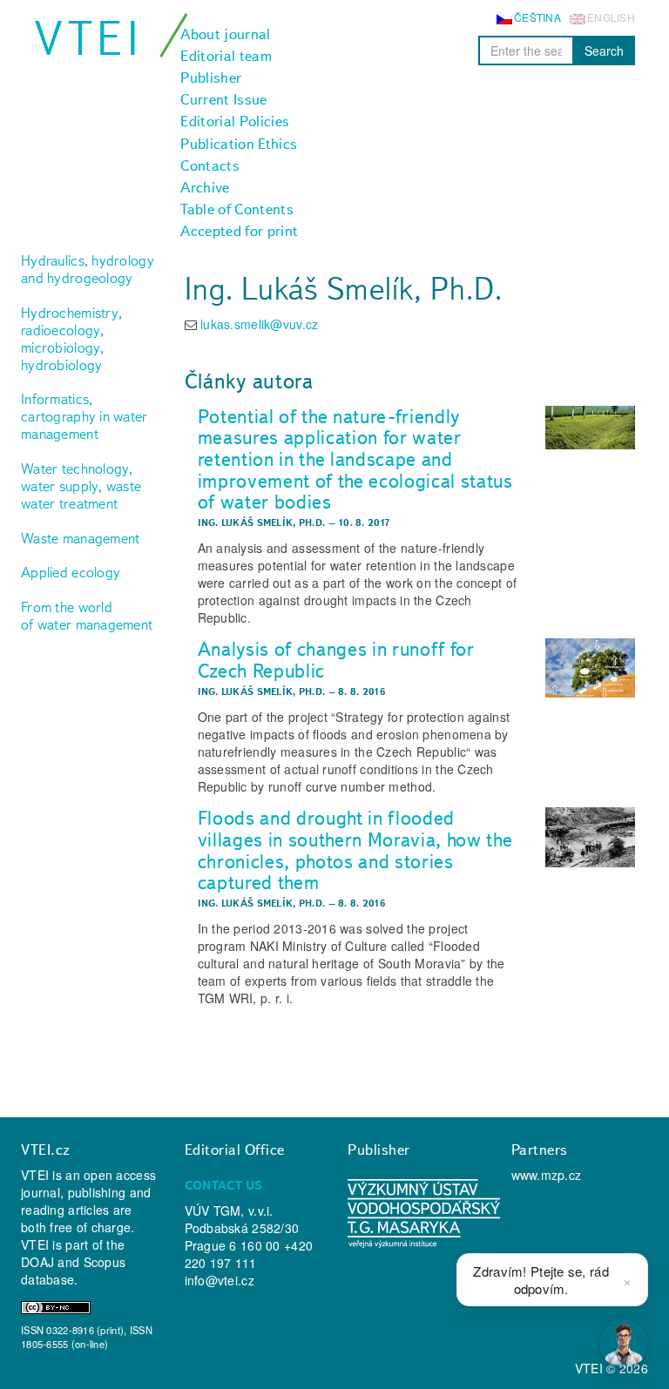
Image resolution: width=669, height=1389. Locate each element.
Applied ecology (70, 572)
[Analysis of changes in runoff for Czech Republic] (590, 668)
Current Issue (223, 99)
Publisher (210, 77)
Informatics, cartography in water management (84, 416)
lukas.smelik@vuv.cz (259, 324)
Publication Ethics (238, 143)
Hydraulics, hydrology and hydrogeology (87, 269)
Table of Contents (237, 209)
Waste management (80, 538)
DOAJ (37, 1262)
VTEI (88, 38)
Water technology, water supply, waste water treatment (81, 486)
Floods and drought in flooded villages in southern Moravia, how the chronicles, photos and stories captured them (355, 850)
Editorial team (226, 55)
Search (604, 50)
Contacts (210, 165)
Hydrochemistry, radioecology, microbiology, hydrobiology (71, 339)
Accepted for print (239, 230)
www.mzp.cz (546, 1174)
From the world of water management (86, 615)
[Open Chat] (623, 1343)
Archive (204, 187)
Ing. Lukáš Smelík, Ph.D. (262, 522)
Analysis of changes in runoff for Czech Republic (336, 660)
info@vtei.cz (219, 1280)
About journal (225, 34)
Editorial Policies (234, 121)
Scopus (105, 1262)
